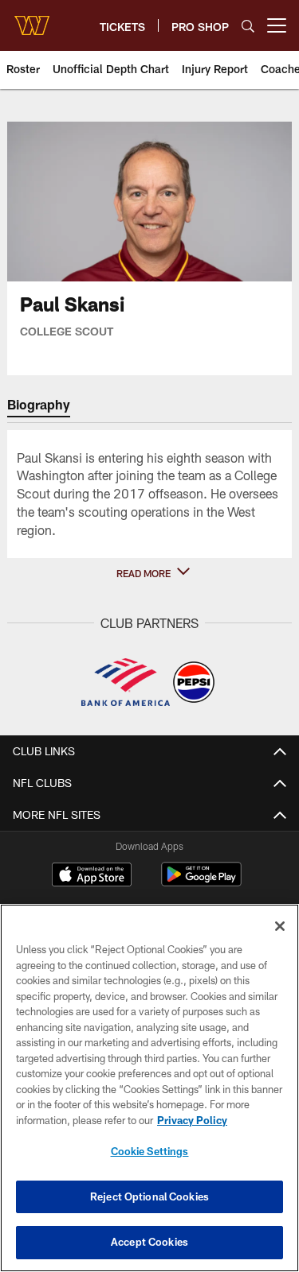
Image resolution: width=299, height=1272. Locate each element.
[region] (149, 1088)
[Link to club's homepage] (32, 19)
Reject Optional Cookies (149, 1196)
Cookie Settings (150, 1151)
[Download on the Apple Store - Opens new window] (92, 876)
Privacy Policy (192, 1120)
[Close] (279, 926)
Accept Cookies (149, 1241)
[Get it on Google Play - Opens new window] (201, 882)
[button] (150, 573)
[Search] (248, 26)
